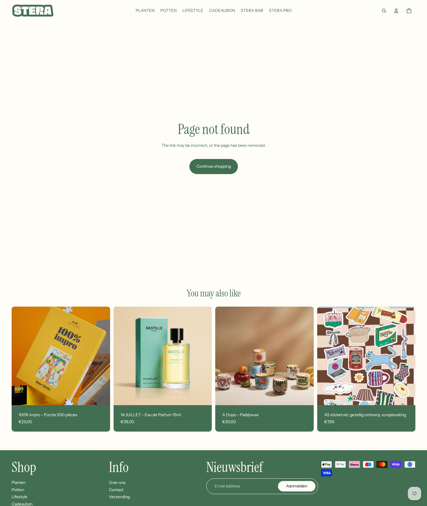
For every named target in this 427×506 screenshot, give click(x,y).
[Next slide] (101, 356)
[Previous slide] (20, 356)
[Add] (101, 396)
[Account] (396, 10)
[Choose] (304, 396)
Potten (18, 489)
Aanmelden (296, 486)
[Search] (384, 10)
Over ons (117, 482)
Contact (116, 489)
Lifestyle (19, 497)
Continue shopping (213, 166)
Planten (19, 482)
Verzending (119, 497)
